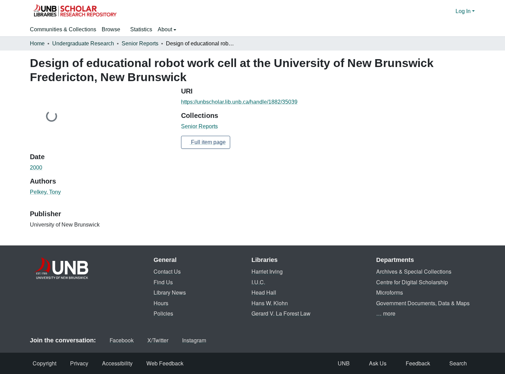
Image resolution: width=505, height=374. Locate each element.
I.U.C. (258, 282)
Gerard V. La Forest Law (281, 313)
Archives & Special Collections (413, 271)
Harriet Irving (267, 271)
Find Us (163, 282)
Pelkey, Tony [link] (45, 192)
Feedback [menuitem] (418, 363)
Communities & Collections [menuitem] (63, 29)
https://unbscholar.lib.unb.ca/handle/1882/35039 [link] (239, 102)
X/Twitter (157, 340)
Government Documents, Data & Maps (423, 303)
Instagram (194, 340)
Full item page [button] (208, 142)
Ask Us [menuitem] (377, 363)
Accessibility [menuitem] (117, 363)
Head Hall (263, 292)
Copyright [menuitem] (44, 363)
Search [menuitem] (458, 363)
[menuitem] (113, 29)
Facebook (122, 340)
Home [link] (37, 43)
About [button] (165, 29)
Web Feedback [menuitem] (164, 363)
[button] (74, 11)
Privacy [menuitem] (79, 363)
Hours (161, 303)
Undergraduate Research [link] (83, 43)
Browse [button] (111, 29)
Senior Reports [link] (140, 43)
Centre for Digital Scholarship (412, 282)
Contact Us (167, 271)
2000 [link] (36, 167)
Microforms (389, 292)
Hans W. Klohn (269, 303)
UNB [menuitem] (344, 363)
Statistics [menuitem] (141, 29)
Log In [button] (464, 11)
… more (385, 313)
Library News (170, 292)
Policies (163, 313)
